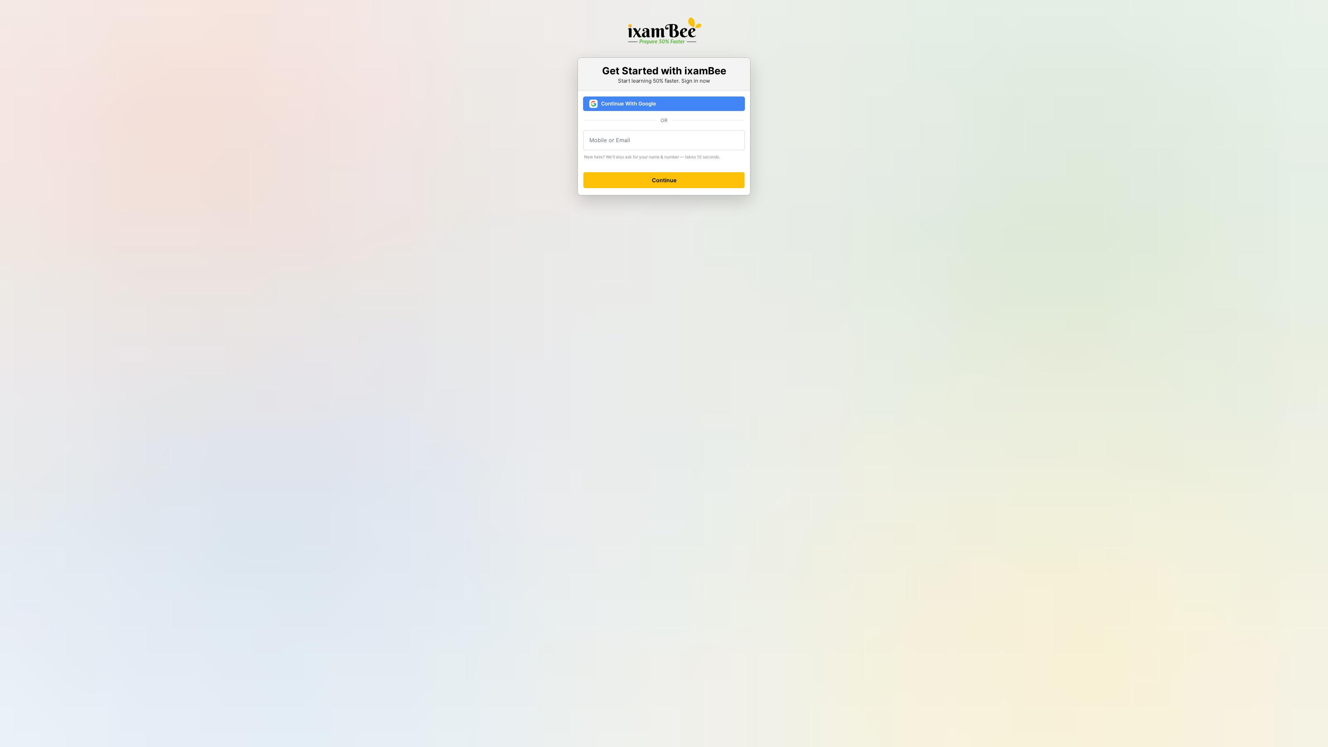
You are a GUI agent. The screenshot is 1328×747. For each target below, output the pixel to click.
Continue (664, 180)
